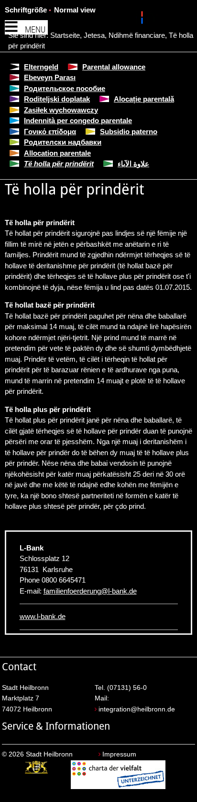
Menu (35, 29)
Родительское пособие (64, 88)
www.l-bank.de (43, 616)
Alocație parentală (144, 99)
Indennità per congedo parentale (78, 120)
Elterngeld (41, 67)
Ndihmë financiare (137, 35)
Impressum (119, 754)
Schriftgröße (26, 10)
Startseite (65, 35)
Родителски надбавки (62, 142)
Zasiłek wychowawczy (61, 110)
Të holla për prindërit (59, 164)
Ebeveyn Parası (50, 77)
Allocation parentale (57, 153)
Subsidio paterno (128, 131)
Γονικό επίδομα (50, 131)
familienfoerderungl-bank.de (90, 591)
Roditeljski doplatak (57, 99)
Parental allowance (113, 67)
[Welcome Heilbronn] (143, 19)
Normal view (75, 10)
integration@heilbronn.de (136, 709)
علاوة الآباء (133, 164)
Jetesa (94, 35)
